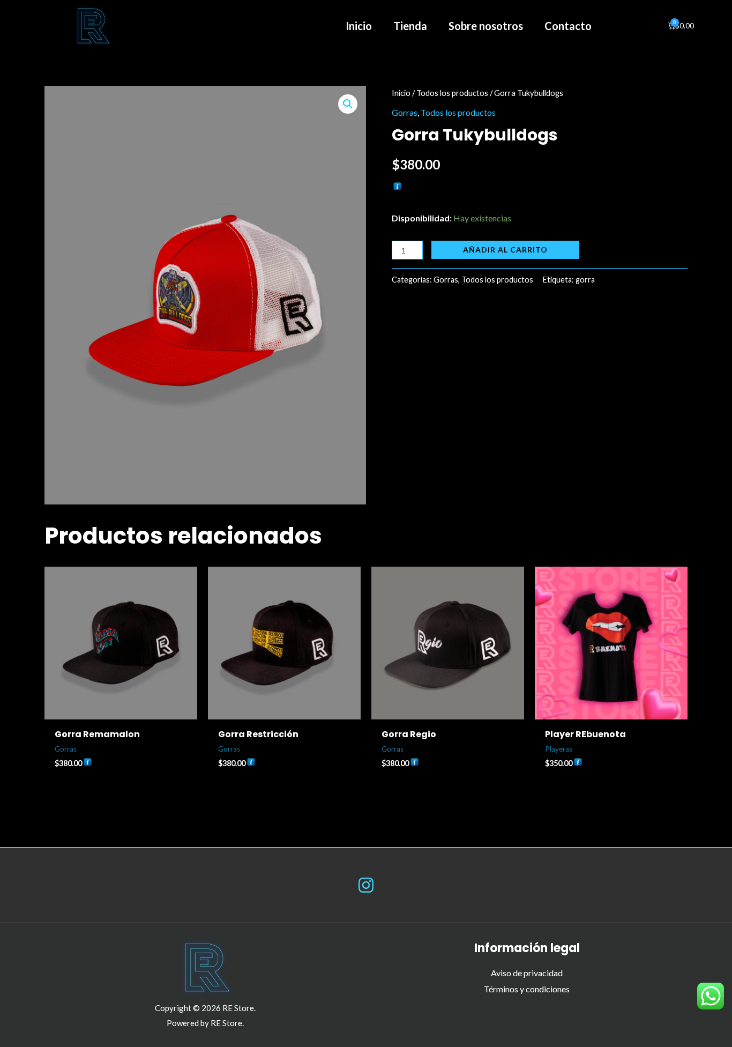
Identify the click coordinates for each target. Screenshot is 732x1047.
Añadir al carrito (505, 249)
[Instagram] (366, 885)
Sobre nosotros (486, 25)
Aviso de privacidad (527, 973)
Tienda (410, 25)
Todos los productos (452, 93)
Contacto (568, 25)
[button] (347, 104)
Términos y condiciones (527, 989)
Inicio (359, 25)
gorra (585, 279)
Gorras (404, 112)
